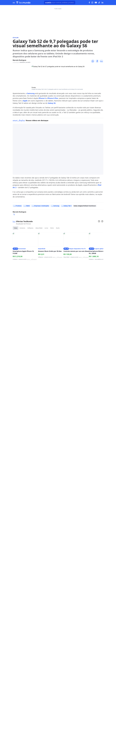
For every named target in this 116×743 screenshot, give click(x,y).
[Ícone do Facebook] (89, 3)
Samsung (31, 93)
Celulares (22, 228)
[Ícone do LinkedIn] (102, 2)
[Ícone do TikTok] (99, 2)
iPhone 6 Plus (52, 98)
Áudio (58, 228)
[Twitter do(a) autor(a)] (14, 214)
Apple (25, 101)
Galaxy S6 (51, 103)
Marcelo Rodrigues (19, 60)
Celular (15, 37)
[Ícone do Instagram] (92, 3)
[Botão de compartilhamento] (93, 61)
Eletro (52, 228)
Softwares (30, 228)
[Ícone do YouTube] (96, 2)
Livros (46, 228)
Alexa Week (39, 228)
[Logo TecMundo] (23, 3)
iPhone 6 (42, 98)
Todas (15, 228)
